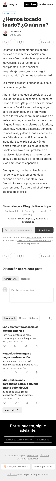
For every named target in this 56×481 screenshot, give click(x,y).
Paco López (15, 32)
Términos (44, 455)
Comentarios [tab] (10, 278)
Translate (9, 13)
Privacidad (32, 455)
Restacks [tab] (25, 278)
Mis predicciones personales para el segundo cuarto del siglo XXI (20, 384)
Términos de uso (34, 237)
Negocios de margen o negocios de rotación (16, 355)
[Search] (50, 318)
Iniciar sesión (46, 4)
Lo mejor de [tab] (10, 318)
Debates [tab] (33, 318)
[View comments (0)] (13, 42)
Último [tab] (22, 318)
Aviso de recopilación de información (34, 240)
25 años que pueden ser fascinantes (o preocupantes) (17, 393)
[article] (28, 336)
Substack (12, 474)
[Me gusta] (5, 42)
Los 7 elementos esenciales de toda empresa (20, 328)
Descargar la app (43, 466)
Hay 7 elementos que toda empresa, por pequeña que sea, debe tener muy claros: (19, 336)
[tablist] (16, 279)
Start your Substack (17, 466)
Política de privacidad (29, 243)
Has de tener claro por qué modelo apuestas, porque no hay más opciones (20, 363)
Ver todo (10, 410)
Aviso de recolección (28, 458)
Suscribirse (30, 4)
